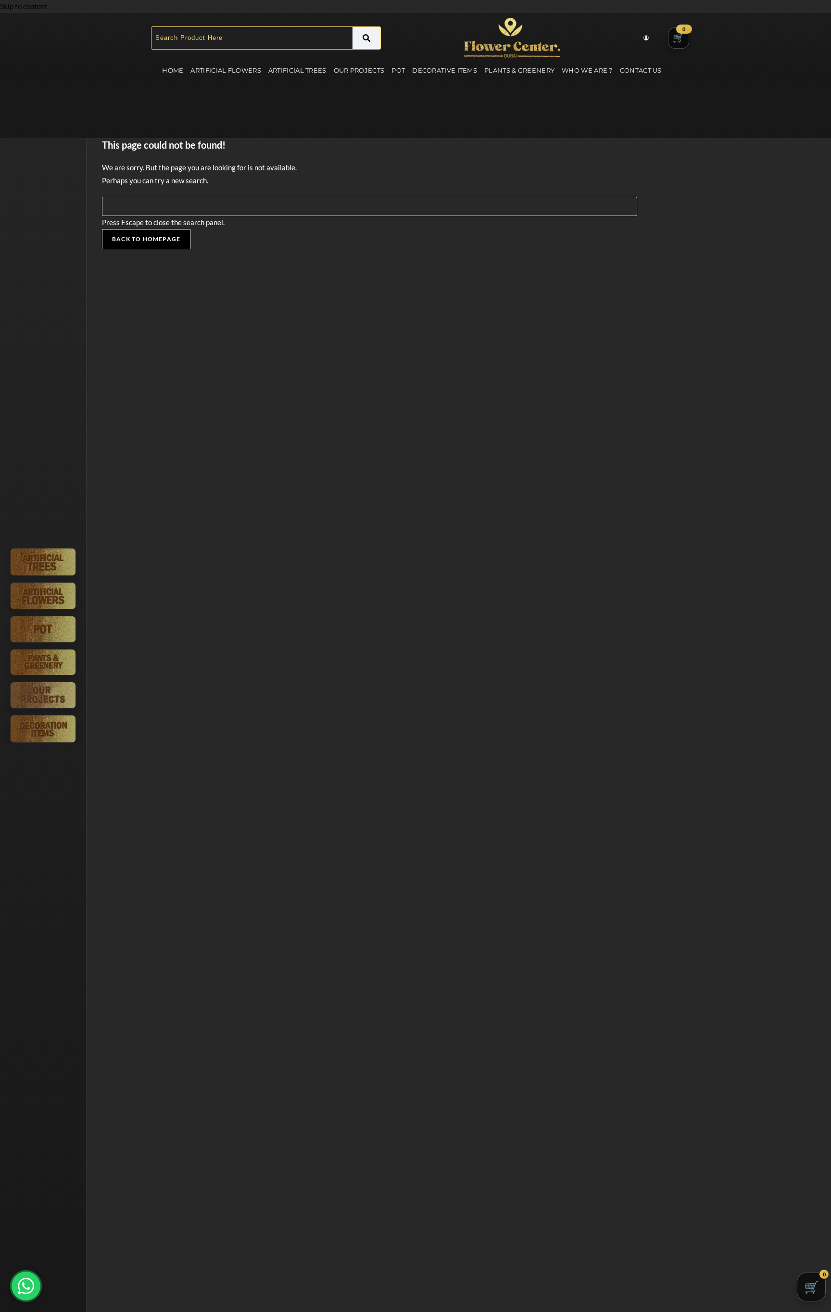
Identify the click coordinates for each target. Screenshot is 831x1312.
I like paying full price (415, 740)
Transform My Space (415, 715)
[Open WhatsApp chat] (26, 1286)
